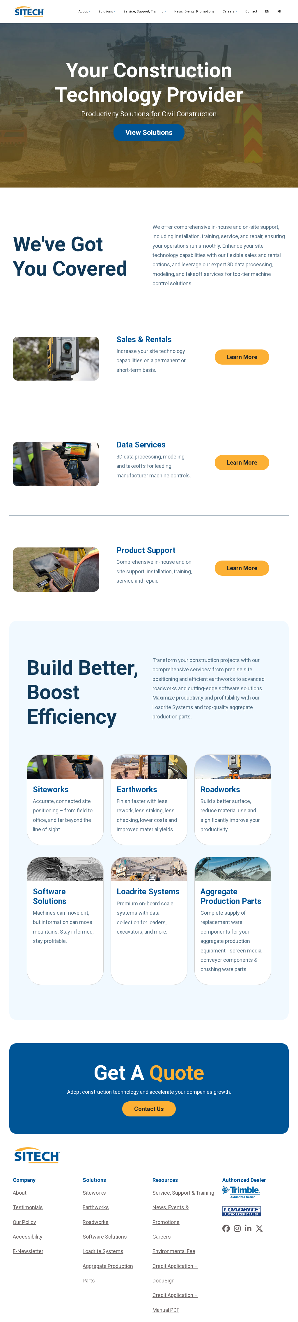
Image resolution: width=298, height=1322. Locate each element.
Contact (251, 11)
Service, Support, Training (143, 11)
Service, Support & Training (183, 1193)
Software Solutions (105, 1237)
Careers (229, 11)
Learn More (242, 357)
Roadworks (96, 1222)
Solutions (105, 11)
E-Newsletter (28, 1251)
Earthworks (96, 1207)
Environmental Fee (173, 1251)
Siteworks (94, 1193)
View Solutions (149, 133)
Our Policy (24, 1222)
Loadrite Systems (103, 1251)
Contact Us (149, 1108)
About (83, 11)
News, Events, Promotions (194, 11)
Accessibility (27, 1237)
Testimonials (28, 1207)
